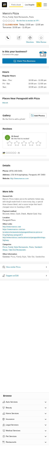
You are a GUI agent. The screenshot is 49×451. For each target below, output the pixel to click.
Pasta (31, 17)
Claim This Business (26, 61)
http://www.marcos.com (19, 178)
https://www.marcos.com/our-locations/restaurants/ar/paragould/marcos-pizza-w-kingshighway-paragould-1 (22, 232)
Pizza (5, 17)
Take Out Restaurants (17, 250)
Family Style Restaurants (18, 17)
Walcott (5, 103)
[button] (45, 4)
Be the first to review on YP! (28, 21)
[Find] (38, 4)
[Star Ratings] (9, 21)
